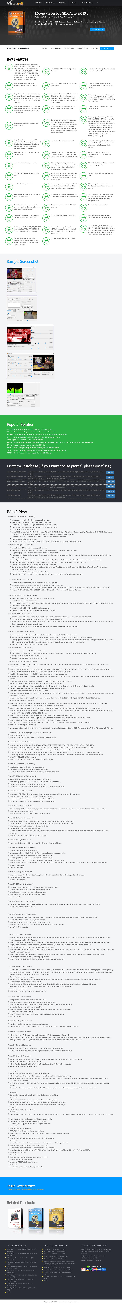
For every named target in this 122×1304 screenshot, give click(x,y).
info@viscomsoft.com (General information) (93, 1256)
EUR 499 (110, 472)
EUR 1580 (111, 486)
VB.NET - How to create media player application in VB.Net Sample (29, 453)
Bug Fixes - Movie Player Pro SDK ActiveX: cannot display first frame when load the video (37, 434)
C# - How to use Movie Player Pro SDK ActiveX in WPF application (29, 429)
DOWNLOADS (50, 3)
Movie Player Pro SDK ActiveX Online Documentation (25, 440)
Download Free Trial (97, 29)
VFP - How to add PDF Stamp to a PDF (55, 1251)
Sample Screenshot (55, 48)
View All (9, 1292)
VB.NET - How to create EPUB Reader (54, 1259)
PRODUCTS (38, 3)
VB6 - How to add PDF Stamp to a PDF (55, 1249)
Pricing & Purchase (82, 48)
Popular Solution (69, 48)
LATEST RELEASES (86, 3)
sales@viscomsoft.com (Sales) (89, 1258)
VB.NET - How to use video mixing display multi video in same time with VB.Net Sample (36, 450)
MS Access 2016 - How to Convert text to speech (57, 1267)
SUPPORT (73, 3)
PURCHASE (62, 3)
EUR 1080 (111, 482)
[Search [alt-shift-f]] (97, 3)
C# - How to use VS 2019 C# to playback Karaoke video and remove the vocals (33, 437)
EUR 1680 (111, 491)
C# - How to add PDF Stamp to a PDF (54, 1254)
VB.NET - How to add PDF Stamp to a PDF (56, 1256)
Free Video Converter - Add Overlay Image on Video (58, 1270)
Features (44, 48)
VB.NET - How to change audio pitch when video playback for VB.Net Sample (33, 448)
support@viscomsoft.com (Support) (91, 1260)
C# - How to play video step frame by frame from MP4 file (26, 445)
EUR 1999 (111, 496)
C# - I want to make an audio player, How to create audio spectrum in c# (31, 432)
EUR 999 (110, 477)
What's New (94, 48)
